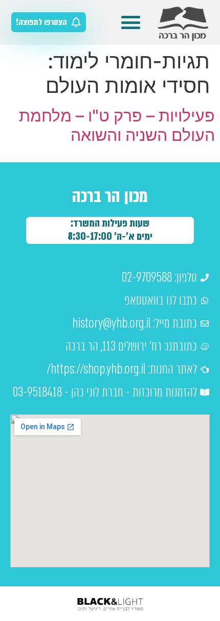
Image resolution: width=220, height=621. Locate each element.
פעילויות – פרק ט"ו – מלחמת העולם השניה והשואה (117, 125)
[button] (131, 22)
